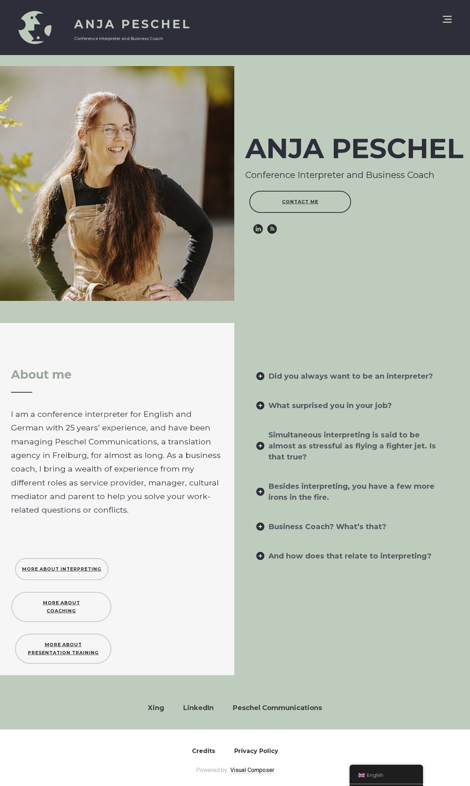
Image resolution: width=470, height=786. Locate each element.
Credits (203, 750)
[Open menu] (447, 19)
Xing (156, 708)
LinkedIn (198, 708)
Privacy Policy (256, 750)
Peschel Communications (277, 708)
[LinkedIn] (258, 229)
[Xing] (272, 229)
